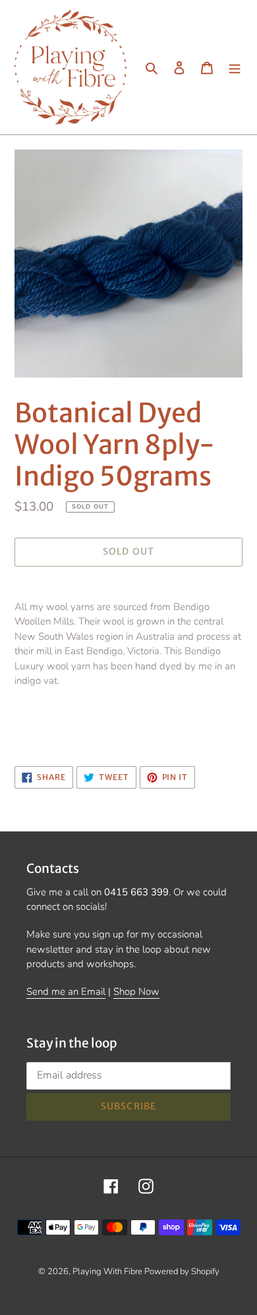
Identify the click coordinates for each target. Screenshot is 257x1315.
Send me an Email (65, 991)
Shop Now (136, 991)
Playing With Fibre (108, 1271)
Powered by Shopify (181, 1271)
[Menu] (234, 67)
